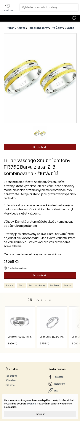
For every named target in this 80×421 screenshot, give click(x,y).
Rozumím (40, 414)
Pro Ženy (57, 28)
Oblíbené (10, 385)
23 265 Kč (11, 261)
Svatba (69, 28)
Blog (56, 390)
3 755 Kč (44, 343)
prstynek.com (7, 10)
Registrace (11, 375)
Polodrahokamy (38, 28)
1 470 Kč (12, 343)
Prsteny (11, 28)
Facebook (58, 376)
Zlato (21, 28)
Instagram (59, 383)
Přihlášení (11, 380)
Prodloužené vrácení (17, 268)
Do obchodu (40, 147)
